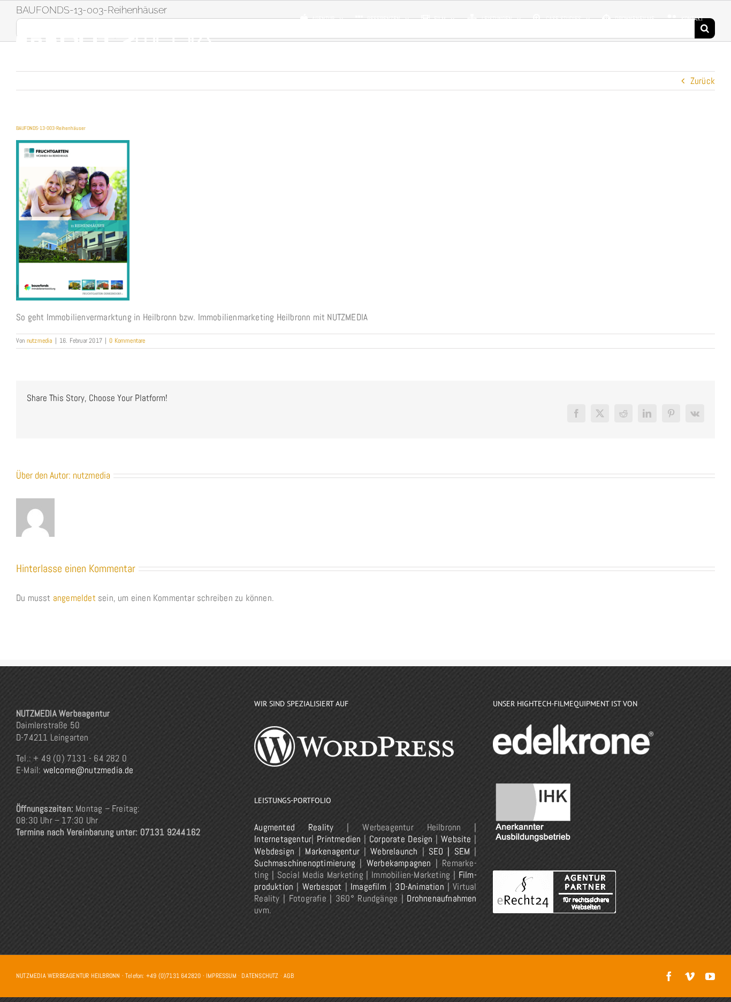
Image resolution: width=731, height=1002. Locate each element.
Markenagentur (332, 851)
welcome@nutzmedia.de (88, 770)
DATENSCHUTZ (259, 976)
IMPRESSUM (221, 976)
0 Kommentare (127, 340)
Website (456, 839)
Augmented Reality (293, 827)
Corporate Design (401, 839)
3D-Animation (419, 886)
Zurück (702, 81)
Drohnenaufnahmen (441, 898)
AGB (289, 976)
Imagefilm (368, 886)
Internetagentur (282, 839)
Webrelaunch (393, 851)
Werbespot (322, 886)
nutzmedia (39, 340)
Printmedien (339, 839)
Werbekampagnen (399, 863)
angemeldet (74, 598)
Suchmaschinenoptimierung (304, 863)
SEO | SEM (449, 851)
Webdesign (274, 851)
